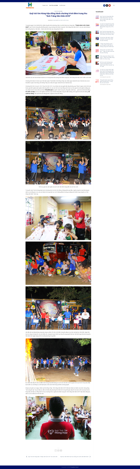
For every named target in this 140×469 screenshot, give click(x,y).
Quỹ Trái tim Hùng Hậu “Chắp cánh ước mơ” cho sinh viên (42, 456)
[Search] (113, 5)
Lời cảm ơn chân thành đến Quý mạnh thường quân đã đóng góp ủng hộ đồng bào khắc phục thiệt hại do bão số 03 (107, 72)
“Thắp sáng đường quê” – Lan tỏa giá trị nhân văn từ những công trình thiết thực (107, 45)
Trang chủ (45, 5)
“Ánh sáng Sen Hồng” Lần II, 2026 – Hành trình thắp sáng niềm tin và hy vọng (107, 57)
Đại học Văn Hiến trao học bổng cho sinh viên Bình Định (74, 456)
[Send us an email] (107, 5)
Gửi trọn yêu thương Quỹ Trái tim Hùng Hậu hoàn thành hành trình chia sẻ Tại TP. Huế (107, 64)
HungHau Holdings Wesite (32, 1)
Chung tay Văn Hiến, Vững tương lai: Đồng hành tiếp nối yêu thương (106, 39)
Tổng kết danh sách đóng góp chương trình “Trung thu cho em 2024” (106, 81)
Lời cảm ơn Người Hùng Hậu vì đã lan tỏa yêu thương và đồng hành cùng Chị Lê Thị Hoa (107, 26)
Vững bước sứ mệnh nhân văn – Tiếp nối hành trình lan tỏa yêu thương (107, 51)
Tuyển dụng (62, 5)
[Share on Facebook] (55, 450)
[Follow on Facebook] (104, 5)
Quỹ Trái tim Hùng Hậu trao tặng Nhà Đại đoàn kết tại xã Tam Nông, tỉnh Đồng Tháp (107, 33)
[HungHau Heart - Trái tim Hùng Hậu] (33, 5)
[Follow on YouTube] (109, 5)
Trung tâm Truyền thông (63, 20)
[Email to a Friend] (58, 450)
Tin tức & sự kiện (53, 5)
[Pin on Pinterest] (61, 450)
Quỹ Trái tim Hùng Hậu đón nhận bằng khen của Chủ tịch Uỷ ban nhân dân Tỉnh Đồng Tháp (107, 18)
